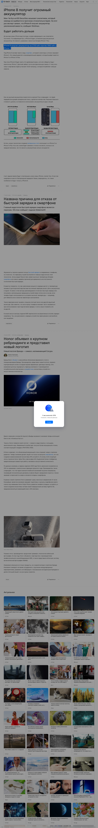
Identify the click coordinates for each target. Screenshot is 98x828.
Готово (49, 422)
